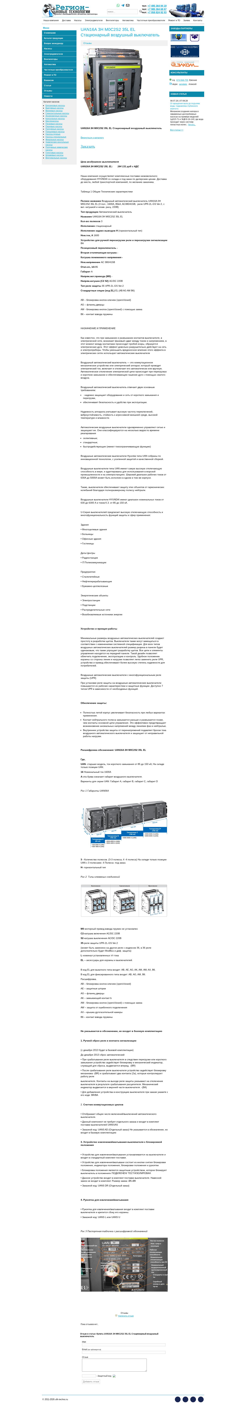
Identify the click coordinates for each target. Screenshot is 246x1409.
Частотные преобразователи (151, 20)
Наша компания (51, 20)
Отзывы (48, 91)
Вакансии (49, 80)
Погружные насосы (55, 129)
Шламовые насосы (54, 155)
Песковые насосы (54, 124)
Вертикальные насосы (56, 158)
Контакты (197, 20)
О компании (50, 33)
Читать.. (192, 124)
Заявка (186, 20)
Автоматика (128, 20)
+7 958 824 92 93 (157, 12)
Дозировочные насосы (56, 116)
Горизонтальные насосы (57, 113)
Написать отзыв (126, 1316)
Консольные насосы (55, 118)
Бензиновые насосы (55, 105)
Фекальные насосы (55, 139)
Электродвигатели (94, 20)
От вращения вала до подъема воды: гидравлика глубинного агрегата (185, 106)
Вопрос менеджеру (53, 43)
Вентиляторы (112, 20)
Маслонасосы (52, 121)
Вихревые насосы (54, 111)
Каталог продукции (53, 38)
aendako (183, 84)
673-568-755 (182, 80)
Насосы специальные (56, 137)
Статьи (47, 85)
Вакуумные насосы (55, 108)
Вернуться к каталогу (92, 137)
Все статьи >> (176, 130)
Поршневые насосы (55, 132)
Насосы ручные (53, 134)
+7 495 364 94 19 (157, 5)
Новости (48, 96)
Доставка (66, 20)
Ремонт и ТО (174, 20)
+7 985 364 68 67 (157, 9)
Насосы (77, 20)
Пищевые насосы (54, 126)
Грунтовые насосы (54, 152)
